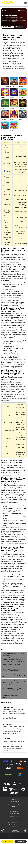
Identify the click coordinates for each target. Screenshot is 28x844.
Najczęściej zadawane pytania (14, 804)
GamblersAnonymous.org (14, 822)
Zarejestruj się (20, 841)
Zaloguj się (7, 841)
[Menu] (25, 3)
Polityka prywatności (14, 799)
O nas (14, 808)
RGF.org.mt (14, 826)
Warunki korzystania (14, 816)
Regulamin (14, 806)
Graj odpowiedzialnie (14, 801)
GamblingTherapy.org (14, 824)
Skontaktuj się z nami (14, 813)
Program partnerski (14, 811)
